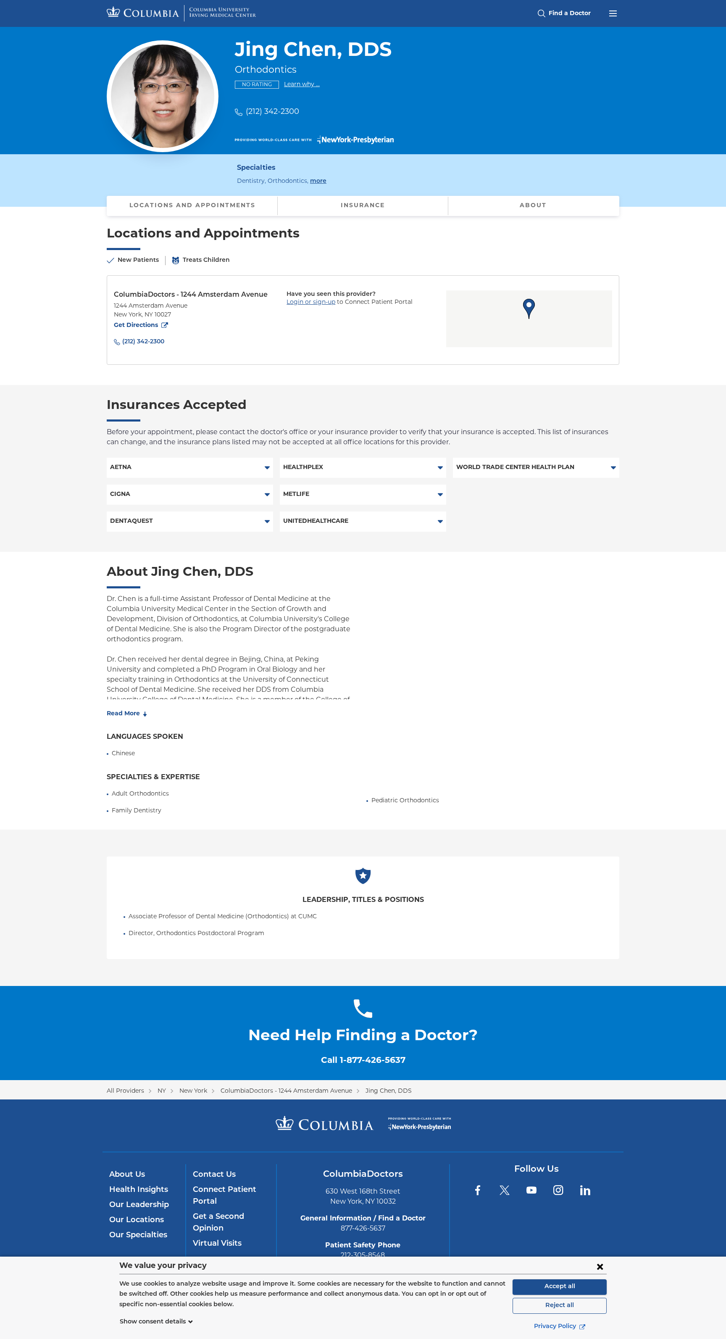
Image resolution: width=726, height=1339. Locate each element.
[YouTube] (531, 1190)
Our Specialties (138, 1235)
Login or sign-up (311, 302)
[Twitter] (504, 1190)
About (533, 206)
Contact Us (214, 1175)
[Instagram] (558, 1190)
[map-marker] (529, 309)
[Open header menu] (613, 12)
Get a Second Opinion (218, 1223)
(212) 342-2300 (272, 112)
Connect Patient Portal (224, 1196)
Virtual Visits (217, 1244)
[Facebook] (477, 1190)
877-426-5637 (363, 1229)
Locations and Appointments (192, 206)
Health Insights (138, 1190)
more (318, 181)
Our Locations (136, 1220)
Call (363, 1061)
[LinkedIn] (585, 1190)
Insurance (363, 206)
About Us (127, 1175)
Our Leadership (139, 1205)
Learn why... (302, 84)
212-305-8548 (363, 1255)
